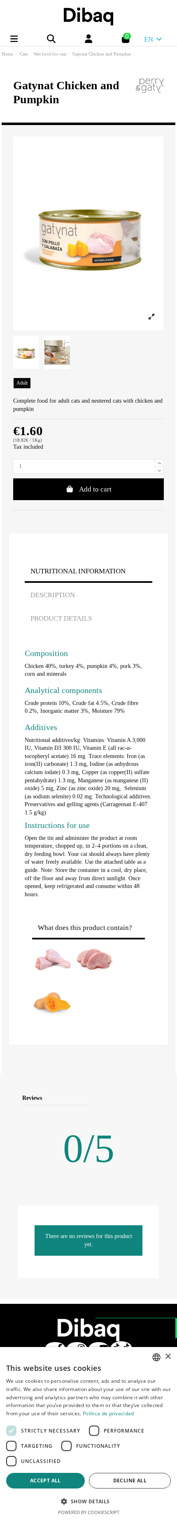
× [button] (168, 1357)
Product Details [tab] (61, 618)
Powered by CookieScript (88, 1512)
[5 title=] (151, 1098)
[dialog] (88, 1434)
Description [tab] (52, 595)
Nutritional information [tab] (78, 571)
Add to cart (95, 489)
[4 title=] (141, 1098)
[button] (88, 1501)
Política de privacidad (108, 1413)
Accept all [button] (45, 1480)
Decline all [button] (130, 1480)
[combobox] (156, 1357)
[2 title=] (121, 1098)
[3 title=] (131, 1098)
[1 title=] (111, 1098)
